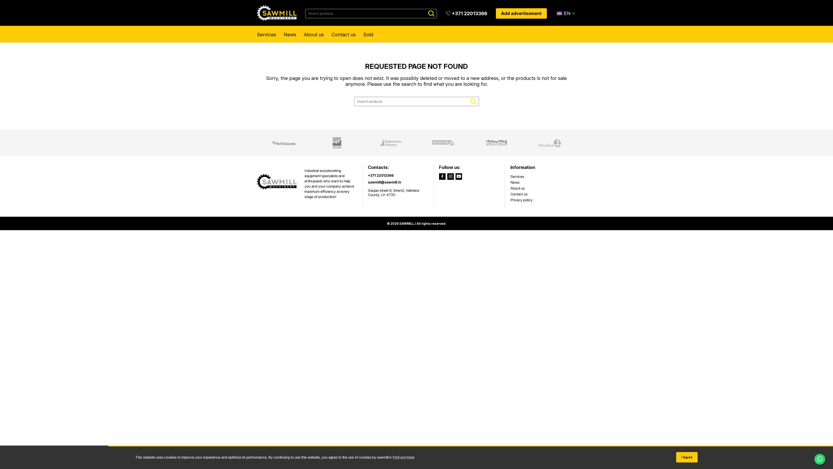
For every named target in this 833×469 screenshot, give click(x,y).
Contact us (343, 34)
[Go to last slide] (253, 143)
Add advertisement (521, 13)
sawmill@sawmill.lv (384, 182)
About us (314, 34)
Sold (368, 34)
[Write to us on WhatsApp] (819, 459)
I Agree (686, 457)
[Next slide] (579, 143)
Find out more (403, 457)
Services (266, 34)
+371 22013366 (381, 175)
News (290, 34)
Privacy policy (521, 200)
